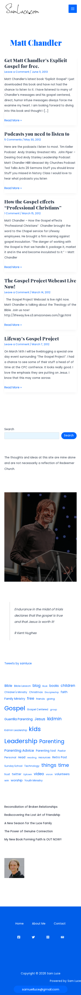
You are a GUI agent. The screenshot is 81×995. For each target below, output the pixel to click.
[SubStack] (62, 937)
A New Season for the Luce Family (28, 823)
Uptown (27, 774)
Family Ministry (14, 699)
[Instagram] (48, 937)
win (6, 780)
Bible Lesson (22, 686)
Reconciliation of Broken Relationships (31, 807)
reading (32, 757)
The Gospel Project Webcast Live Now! (40, 283)
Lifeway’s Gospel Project (31, 338)
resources (44, 757)
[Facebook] (18, 937)
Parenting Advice (19, 750)
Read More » (13, 120)
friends (40, 699)
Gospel (14, 708)
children (68, 685)
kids (35, 729)
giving (51, 699)
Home (19, 924)
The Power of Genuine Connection (28, 831)
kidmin (54, 719)
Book (45, 686)
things (48, 765)
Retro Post (59, 757)
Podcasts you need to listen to (36, 134)
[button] (41, 989)
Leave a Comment (16, 72)
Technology (31, 766)
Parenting (51, 741)
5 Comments (13, 139)
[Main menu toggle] (73, 9)
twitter (16, 774)
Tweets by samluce (18, 663)
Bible (8, 685)
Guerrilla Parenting (18, 719)
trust (7, 774)
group (53, 709)
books (54, 685)
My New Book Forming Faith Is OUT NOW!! (32, 839)
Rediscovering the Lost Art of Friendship (32, 815)
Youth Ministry (34, 780)
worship (17, 780)
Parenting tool (46, 751)
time (63, 765)
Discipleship (52, 692)
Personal (10, 757)
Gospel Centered (37, 709)
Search (9, 429)
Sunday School (13, 766)
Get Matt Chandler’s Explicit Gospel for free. (35, 63)
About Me (38, 924)
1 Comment (12, 213)
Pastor (62, 750)
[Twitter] (33, 937)
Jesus (39, 719)
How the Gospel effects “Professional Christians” (32, 204)
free (30, 698)
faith (64, 692)
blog (36, 685)
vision (49, 774)
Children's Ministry (15, 692)
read (21, 757)
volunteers (62, 774)
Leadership (20, 741)
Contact (60, 924)
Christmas (36, 692)
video (39, 773)
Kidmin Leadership (15, 730)
